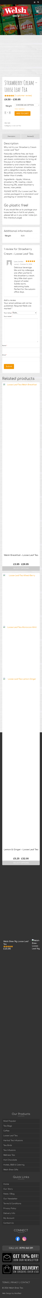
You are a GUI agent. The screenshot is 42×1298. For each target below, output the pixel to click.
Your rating (8, 313)
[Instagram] (24, 1239)
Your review (8, 316)
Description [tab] (11, 136)
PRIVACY (15, 1282)
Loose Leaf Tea (16, 125)
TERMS (5, 1282)
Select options (21, 568)
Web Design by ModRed (11, 1293)
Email (4, 355)
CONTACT (25, 1282)
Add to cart (22, 113)
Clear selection (20, 109)
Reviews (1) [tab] (30, 136)
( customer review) (23, 96)
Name (4, 345)
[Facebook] (17, 1239)
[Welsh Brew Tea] (16, 11)
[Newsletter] (21, 1258)
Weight (9, 106)
